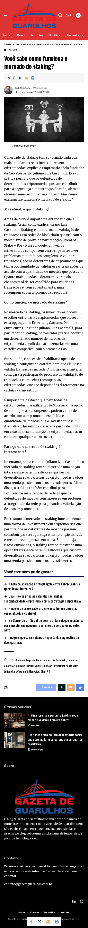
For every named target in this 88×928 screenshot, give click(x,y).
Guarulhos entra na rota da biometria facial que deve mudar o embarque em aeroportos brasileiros (55, 739)
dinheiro (20, 660)
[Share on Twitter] (20, 78)
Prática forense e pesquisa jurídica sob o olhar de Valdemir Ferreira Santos (53, 717)
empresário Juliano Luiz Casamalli (22, 666)
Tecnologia (36, 749)
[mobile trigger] (7, 15)
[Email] (26, 78)
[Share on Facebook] (14, 78)
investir (73, 666)
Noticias (12, 50)
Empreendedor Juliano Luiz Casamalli (46, 660)
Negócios (34, 671)
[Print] (33, 78)
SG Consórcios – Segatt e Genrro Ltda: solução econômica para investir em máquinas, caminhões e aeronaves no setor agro (43, 625)
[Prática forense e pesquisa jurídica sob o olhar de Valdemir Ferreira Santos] (14, 720)
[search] (60, 15)
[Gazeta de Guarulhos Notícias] (34, 15)
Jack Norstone (22, 88)
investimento (60, 666)
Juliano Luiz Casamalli (16, 671)
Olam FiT (45, 671)
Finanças (47, 666)
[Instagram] (81, 901)
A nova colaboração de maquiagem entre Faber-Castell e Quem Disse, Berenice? (42, 586)
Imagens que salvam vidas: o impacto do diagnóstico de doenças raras (41, 640)
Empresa (72, 660)
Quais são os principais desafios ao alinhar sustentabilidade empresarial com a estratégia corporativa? (42, 599)
